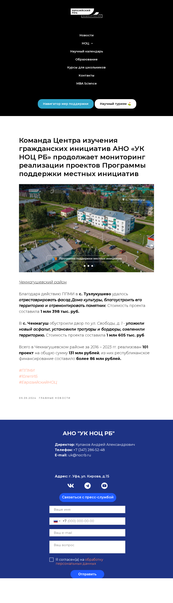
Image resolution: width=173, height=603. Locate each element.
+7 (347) (80, 450)
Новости (87, 35)
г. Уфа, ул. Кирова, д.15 (82, 476)
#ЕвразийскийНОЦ (38, 382)
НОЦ (86, 43)
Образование (86, 59)
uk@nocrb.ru (79, 455)
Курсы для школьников (86, 67)
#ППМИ (27, 370)
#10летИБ (28, 376)
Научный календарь (86, 51)
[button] (87, 497)
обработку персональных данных (79, 562)
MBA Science (86, 83)
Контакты (86, 75)
